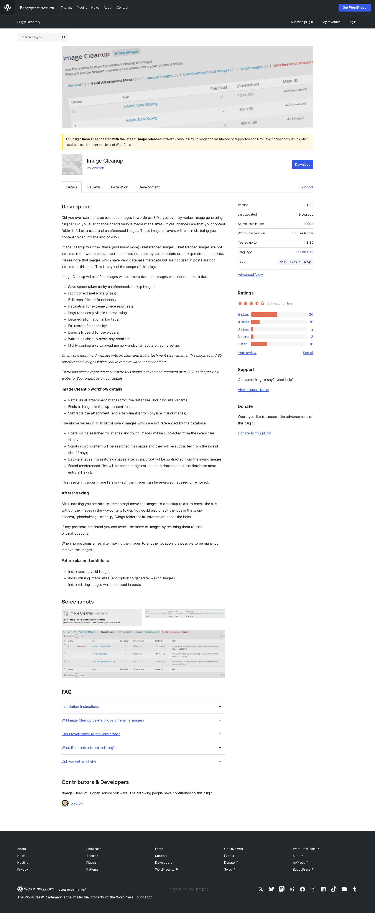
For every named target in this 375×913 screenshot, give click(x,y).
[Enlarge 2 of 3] (219, 615)
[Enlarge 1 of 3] (136, 615)
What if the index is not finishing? (88, 748)
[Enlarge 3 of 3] (219, 636)
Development (149, 187)
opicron (98, 168)
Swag (230, 869)
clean (283, 262)
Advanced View (250, 274)
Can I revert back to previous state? (91, 734)
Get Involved (233, 849)
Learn (159, 849)
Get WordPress (355, 7)
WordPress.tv (166, 869)
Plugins (91, 862)
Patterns (92, 869)
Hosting (22, 862)
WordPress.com (306, 849)
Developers (163, 862)
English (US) (304, 252)
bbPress (301, 862)
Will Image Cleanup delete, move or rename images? (103, 720)
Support (307, 187)
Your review (247, 353)
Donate (231, 862)
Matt (298, 856)
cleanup (295, 262)
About (21, 849)
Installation (119, 187)
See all (308, 353)
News (21, 856)
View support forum (253, 389)
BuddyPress (303, 869)
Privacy (22, 869)
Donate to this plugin (254, 433)
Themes (92, 856)
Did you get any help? (79, 761)
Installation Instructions (80, 707)
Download (303, 164)
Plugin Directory (28, 22)
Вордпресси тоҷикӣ (72, 889)
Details (71, 187)
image (308, 262)
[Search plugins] (63, 37)
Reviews (94, 187)
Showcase (93, 849)
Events (229, 856)
